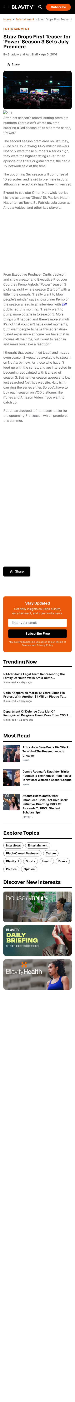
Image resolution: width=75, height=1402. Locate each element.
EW (64, 304)
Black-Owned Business (22, 853)
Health (46, 861)
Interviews (13, 845)
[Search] (40, 7)
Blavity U (12, 861)
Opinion (29, 869)
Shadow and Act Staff (23, 54)
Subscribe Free (37, 633)
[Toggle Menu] (6, 7)
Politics (11, 869)
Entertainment (25, 19)
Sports (30, 861)
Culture (51, 853)
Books (62, 861)
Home (7, 19)
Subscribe (58, 7)
